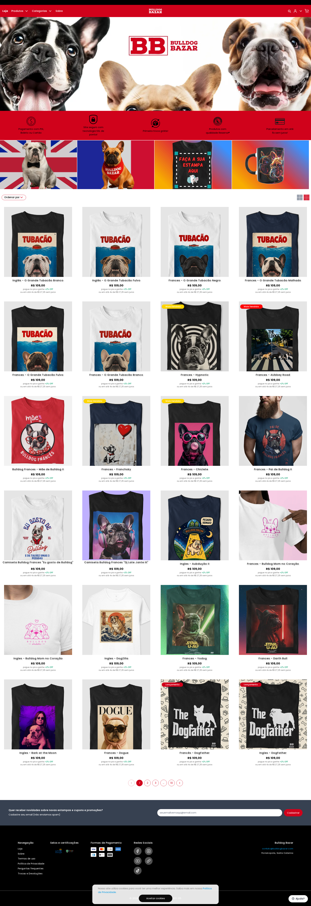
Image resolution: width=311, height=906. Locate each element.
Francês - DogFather (195, 753)
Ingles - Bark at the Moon (38, 753)
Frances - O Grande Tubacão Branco (116, 375)
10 (171, 783)
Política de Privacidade (31, 863)
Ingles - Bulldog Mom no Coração (38, 658)
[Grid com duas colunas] (300, 197)
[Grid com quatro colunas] (306, 197)
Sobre (59, 11)
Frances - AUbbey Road (273, 375)
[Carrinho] (307, 11)
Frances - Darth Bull (273, 658)
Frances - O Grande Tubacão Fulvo (37, 375)
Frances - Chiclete (194, 469)
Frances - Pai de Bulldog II (273, 469)
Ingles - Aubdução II (194, 564)
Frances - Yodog (195, 658)
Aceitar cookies (155, 898)
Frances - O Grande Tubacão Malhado (273, 280)
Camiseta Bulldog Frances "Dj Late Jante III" (116, 562)
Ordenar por (12, 197)
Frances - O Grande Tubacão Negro (195, 280)
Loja (5, 11)
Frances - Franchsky (116, 469)
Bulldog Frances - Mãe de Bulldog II (38, 469)
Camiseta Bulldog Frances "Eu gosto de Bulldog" (38, 562)
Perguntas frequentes (30, 868)
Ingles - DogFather (273, 753)
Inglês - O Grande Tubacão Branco (37, 280)
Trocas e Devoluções (30, 873)
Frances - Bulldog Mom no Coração (273, 564)
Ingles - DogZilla (116, 658)
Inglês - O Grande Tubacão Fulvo (116, 280)
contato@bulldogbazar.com (277, 848)
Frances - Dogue (116, 753)
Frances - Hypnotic (195, 375)
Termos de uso (26, 858)
